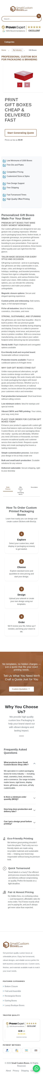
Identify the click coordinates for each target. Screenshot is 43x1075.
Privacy (16, 1071)
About (8, 1071)
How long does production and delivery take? (18, 810)
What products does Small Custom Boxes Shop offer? (16, 763)
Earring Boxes (11, 1001)
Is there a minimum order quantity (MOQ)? (15, 798)
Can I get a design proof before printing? (18, 822)
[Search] (39, 16)
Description (34, 487)
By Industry (17, 50)
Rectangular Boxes (13, 996)
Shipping (25, 1071)
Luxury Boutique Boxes (14, 1005)
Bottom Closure (11, 986)
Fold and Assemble (13, 991)
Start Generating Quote (20, 133)
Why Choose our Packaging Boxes (21, 491)
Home (3, 50)
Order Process (7, 488)
